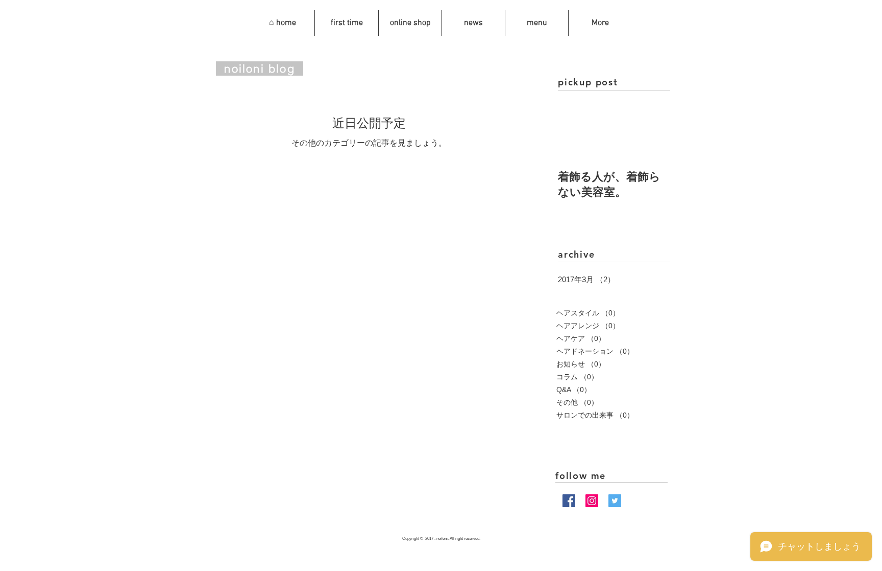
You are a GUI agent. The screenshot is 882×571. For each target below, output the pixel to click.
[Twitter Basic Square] (614, 500)
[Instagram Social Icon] (591, 500)
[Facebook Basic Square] (568, 500)
